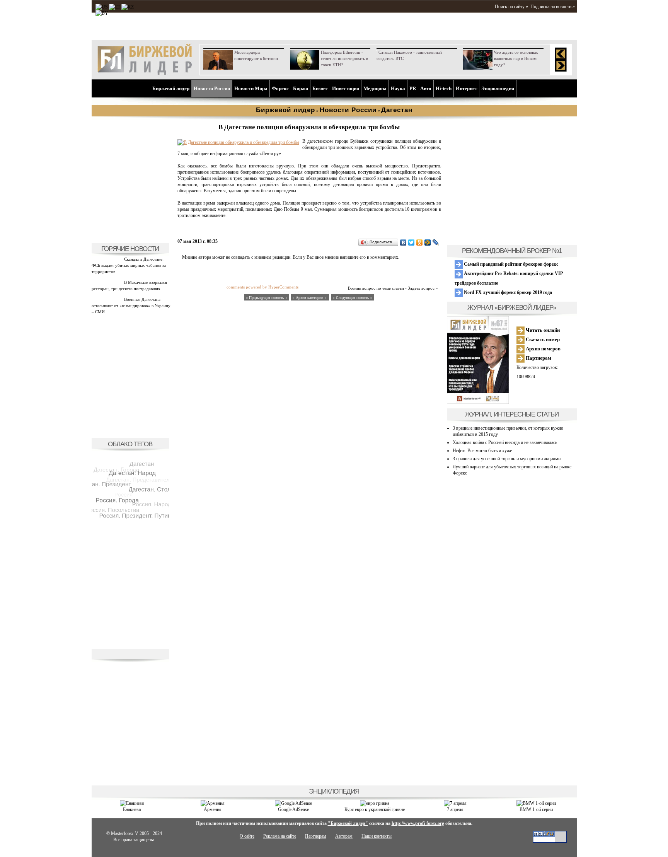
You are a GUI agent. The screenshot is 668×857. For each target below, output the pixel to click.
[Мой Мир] (428, 242)
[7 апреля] (455, 803)
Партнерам (538, 358)
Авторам (344, 836)
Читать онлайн (542, 330)
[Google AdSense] (293, 803)
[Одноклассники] (420, 242)
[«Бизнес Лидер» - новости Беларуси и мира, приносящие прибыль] (127, 7)
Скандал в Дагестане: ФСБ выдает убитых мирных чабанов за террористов (129, 265)
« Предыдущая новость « (266, 297)
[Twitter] (411, 242)
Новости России (212, 88)
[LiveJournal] (436, 242)
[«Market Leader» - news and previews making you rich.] (101, 7)
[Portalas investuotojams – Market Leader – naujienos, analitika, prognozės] (114, 7)
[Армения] (213, 803)
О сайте (247, 836)
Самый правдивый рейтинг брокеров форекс (510, 264)
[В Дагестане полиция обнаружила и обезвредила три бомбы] (238, 142)
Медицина (375, 88)
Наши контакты (376, 836)
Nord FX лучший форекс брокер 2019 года (507, 292)
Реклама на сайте (279, 836)
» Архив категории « (310, 297)
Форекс (280, 88)
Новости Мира (251, 88)
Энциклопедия (497, 88)
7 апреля (455, 809)
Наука (398, 88)
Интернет (466, 88)
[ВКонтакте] (403, 242)
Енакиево (132, 809)
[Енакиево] (132, 803)
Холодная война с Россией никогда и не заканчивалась (505, 442)
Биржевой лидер (170, 88)
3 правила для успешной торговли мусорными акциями (507, 458)
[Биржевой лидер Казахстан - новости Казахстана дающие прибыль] (101, 13)
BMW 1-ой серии (536, 809)
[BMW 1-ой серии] (536, 803)
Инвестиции (345, 88)
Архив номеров (543, 349)
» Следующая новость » (352, 297)
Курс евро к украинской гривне (374, 809)
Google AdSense (293, 809)
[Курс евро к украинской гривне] (374, 803)
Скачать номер (542, 339)
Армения (213, 809)
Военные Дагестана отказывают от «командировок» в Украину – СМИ (131, 305)
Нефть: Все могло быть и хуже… (484, 450)
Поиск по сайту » (511, 6)
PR (412, 88)
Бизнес (320, 88)
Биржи (300, 88)
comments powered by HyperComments (262, 287)
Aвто (425, 88)
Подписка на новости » (552, 6)
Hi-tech (444, 88)
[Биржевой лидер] (144, 73)
